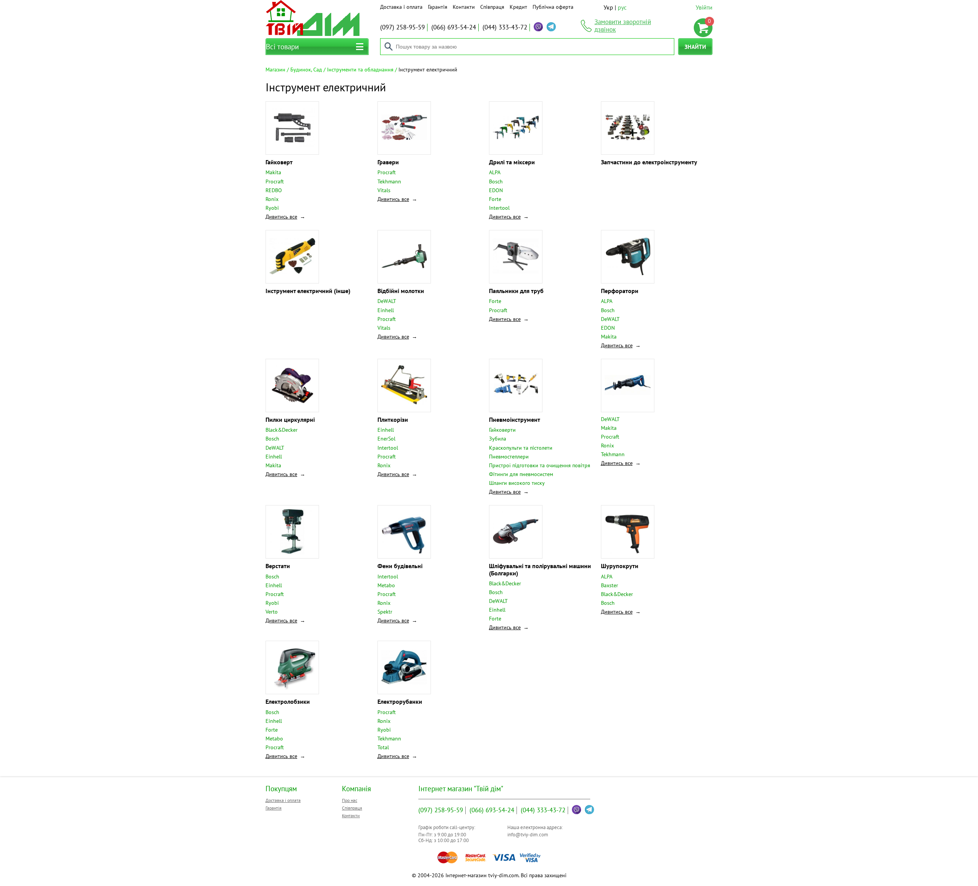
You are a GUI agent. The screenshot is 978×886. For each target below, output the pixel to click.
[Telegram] (551, 26)
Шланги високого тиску (517, 482)
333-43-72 (505, 27)
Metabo (386, 585)
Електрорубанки (399, 701)
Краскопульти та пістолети (520, 447)
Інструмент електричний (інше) (308, 291)
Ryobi (272, 207)
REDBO (274, 190)
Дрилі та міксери (512, 162)
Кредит (518, 6)
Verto (272, 611)
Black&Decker (282, 429)
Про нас (349, 800)
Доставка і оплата (401, 6)
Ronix (272, 199)
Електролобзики (288, 701)
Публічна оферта (553, 6)
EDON (496, 190)
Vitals (383, 190)
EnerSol (386, 438)
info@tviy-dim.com (527, 834)
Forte (495, 199)
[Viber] (538, 26)
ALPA (494, 172)
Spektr (384, 611)
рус (622, 7)
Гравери (388, 162)
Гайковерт (279, 162)
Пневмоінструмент (514, 419)
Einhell (385, 310)
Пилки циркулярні (290, 419)
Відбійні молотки (400, 291)
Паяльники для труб (516, 291)
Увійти (704, 7)
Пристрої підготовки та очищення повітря (539, 465)
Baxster (609, 585)
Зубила (497, 438)
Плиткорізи (392, 419)
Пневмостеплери (509, 456)
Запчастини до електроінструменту (649, 162)
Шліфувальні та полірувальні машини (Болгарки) (540, 569)
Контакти (464, 6)
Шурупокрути (619, 566)
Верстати (278, 566)
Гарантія (437, 6)
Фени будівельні (400, 566)
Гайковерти (502, 429)
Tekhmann (389, 181)
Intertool (499, 207)
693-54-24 (453, 27)
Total (383, 747)
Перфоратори (619, 291)
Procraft (275, 181)
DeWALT (386, 301)
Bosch (496, 181)
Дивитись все (281, 216)
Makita (273, 172)
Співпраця (492, 6)
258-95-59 (402, 27)
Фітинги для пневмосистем (521, 474)
